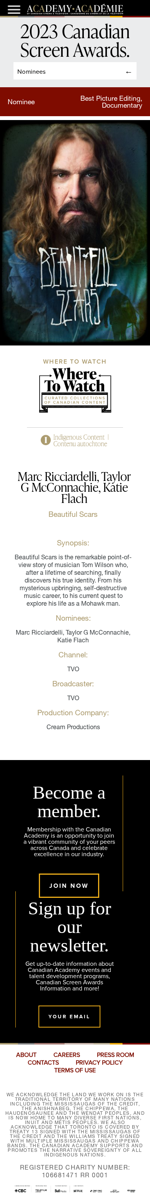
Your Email (69, 1016)
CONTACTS (43, 1063)
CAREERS (66, 1055)
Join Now (69, 885)
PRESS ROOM (115, 1055)
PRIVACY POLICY (99, 1063)
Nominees (31, 71)
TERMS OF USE (75, 1070)
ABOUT (26, 1055)
